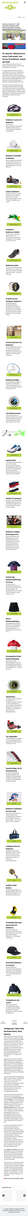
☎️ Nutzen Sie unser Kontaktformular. (14, 1178)
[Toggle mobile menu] (25, 2)
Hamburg (15, 1039)
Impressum (22, 1210)
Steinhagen (18, 80)
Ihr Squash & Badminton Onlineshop (14, 1022)
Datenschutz (11, 1212)
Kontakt (18, 1212)
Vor (24, 17)
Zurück (19, 17)
